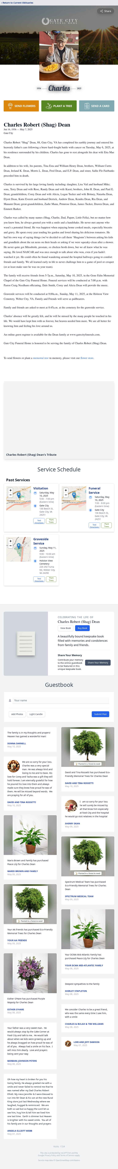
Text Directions (39, 521)
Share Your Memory (98, 662)
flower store (87, 358)
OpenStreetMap (62, 1160)
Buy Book (82, 628)
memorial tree (41, 358)
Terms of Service (67, 1155)
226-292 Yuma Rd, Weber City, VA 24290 (47, 569)
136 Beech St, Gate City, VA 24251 (46, 511)
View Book (65, 628)
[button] (19, 495)
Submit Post (100, 714)
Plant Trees (51, 520)
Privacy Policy (50, 1155)
